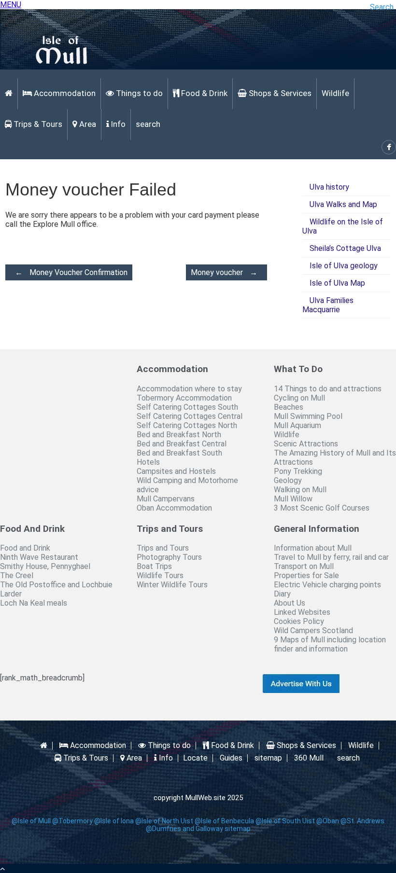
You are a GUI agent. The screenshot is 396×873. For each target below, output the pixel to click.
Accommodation (64, 93)
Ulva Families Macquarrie (328, 305)
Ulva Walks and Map (343, 204)
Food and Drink (25, 548)
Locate (195, 758)
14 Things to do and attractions (328, 388)
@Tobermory (72, 821)
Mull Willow (293, 498)
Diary (282, 593)
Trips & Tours (37, 124)
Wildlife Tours (160, 575)
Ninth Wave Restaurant (39, 557)
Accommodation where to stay (189, 388)
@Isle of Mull (31, 821)
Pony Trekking (298, 471)
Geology (288, 480)
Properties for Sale (306, 575)
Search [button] (382, 7)
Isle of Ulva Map (337, 283)
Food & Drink (203, 93)
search (148, 124)
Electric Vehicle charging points (327, 584)
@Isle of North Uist (164, 821)
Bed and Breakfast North (179, 434)
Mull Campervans (166, 498)
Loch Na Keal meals (33, 603)
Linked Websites (302, 612)
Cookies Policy (299, 621)
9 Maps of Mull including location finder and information (330, 644)
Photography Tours (169, 557)
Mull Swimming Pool (308, 416)
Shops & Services (279, 93)
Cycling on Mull (299, 397)
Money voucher (224, 272)
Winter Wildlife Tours (172, 584)
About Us (289, 603)
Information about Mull (313, 548)
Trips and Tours (163, 548)
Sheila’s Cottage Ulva (345, 248)
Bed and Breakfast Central (181, 443)
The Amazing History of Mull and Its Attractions (335, 457)
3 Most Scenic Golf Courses (321, 508)
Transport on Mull (304, 566)
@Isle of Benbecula (224, 821)
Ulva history (329, 187)
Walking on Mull (300, 489)
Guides (231, 758)
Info (117, 124)
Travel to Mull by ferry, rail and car (331, 557)
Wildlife (335, 93)
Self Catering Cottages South (187, 407)
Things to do (138, 93)
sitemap (268, 758)
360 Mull (309, 758)
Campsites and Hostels (176, 471)
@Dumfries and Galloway (184, 828)
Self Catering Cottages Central (189, 416)
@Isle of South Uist (285, 821)
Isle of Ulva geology (344, 265)
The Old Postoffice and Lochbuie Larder (56, 589)
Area (86, 124)
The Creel (16, 575)
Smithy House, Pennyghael (45, 566)
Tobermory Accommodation (184, 397)
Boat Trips (154, 566)
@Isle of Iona (114, 821)
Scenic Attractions (306, 443)
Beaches (288, 407)
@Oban (327, 821)
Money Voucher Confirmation (71, 272)
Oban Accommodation (174, 508)
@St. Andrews (362, 821)
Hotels (148, 462)
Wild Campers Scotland (313, 630)
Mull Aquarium (297, 425)
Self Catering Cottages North (187, 425)
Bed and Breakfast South (179, 452)
